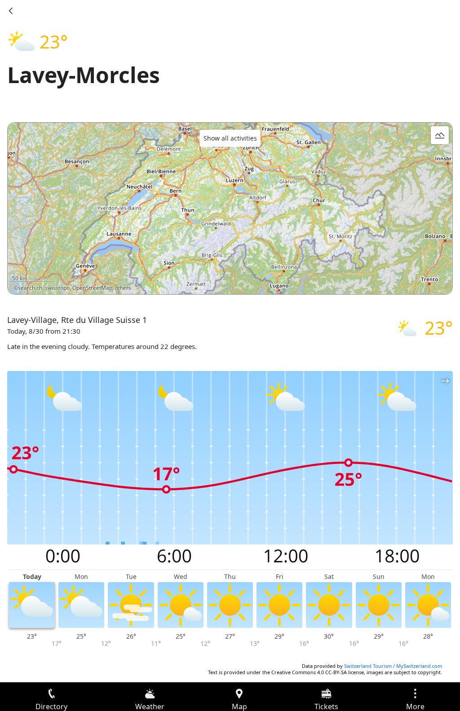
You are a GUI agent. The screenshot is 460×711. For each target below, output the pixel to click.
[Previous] (11, 11)
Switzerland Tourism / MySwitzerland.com (393, 665)
